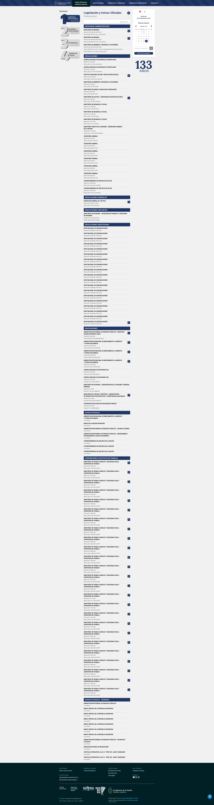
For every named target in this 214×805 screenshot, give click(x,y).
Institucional (98, 3)
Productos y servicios (116, 3)
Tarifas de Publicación (90, 770)
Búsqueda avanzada (144, 53)
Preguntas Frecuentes (138, 3)
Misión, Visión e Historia (65, 770)
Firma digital (111, 775)
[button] (124, 22)
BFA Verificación (112, 773)
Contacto (154, 3)
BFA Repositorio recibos (114, 770)
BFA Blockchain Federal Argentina (68, 780)
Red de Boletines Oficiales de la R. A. (68, 777)
